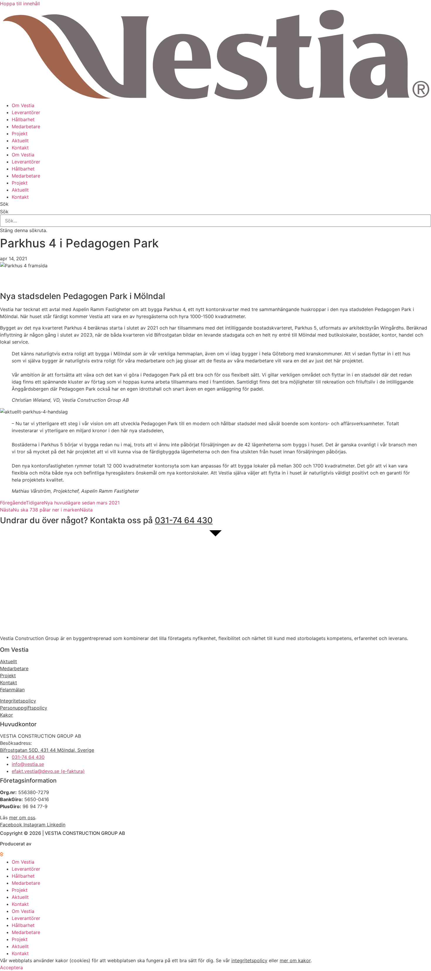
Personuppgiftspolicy (23, 708)
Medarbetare (26, 126)
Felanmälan (12, 690)
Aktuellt (20, 140)
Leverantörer (26, 112)
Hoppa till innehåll (20, 3)
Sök (4, 211)
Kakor (6, 715)
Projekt (20, 133)
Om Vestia (23, 105)
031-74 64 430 (184, 520)
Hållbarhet (23, 119)
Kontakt (20, 148)
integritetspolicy (249, 960)
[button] (215, 203)
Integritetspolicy (18, 701)
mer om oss (22, 817)
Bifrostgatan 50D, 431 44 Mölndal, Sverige (47, 750)
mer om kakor (295, 960)
